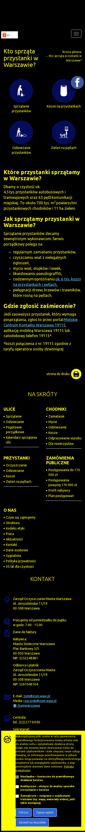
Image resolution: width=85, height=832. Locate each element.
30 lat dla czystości (20, 566)
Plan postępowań (61, 496)
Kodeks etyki (15, 528)
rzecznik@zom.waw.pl (40, 701)
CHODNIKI (56, 409)
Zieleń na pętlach (18, 481)
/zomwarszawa (28, 705)
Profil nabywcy (59, 490)
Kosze (53, 433)
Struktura (13, 523)
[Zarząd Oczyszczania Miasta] (9, 34)
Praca (10, 534)
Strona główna (71, 51)
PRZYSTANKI (17, 458)
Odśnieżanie (15, 422)
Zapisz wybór (45, 812)
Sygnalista (13, 556)
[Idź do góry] (77, 801)
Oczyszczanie (16, 465)
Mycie (52, 422)
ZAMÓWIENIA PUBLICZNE (60, 460)
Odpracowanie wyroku (64, 438)
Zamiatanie (56, 416)
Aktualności (14, 539)
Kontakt (11, 545)
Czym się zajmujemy (20, 517)
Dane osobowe (17, 550)
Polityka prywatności (21, 561)
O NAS (10, 510)
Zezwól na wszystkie (32, 822)
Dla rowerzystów (61, 444)
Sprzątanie (14, 416)
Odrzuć (24, 812)
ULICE (9, 409)
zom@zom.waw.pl (36, 696)
